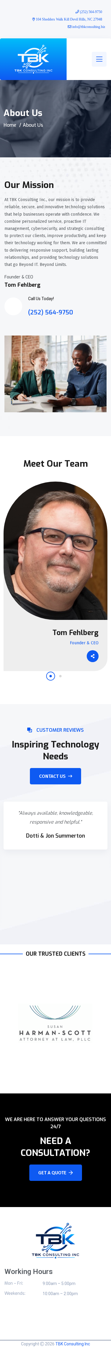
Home (10, 125)
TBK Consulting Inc (72, 1344)
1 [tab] (50, 676)
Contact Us (52, 776)
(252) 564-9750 (50, 312)
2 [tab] (60, 676)
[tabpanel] (55, 576)
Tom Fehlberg (75, 632)
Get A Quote (52, 1173)
